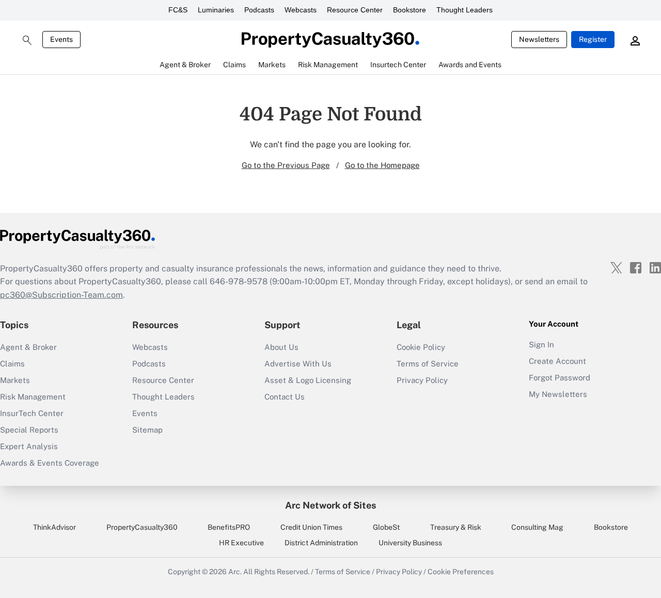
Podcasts (259, 10)
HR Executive (241, 543)
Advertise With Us (298, 363)
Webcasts (301, 10)
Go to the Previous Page (286, 165)
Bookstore (409, 10)
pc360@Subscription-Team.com (61, 295)
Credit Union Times (311, 527)
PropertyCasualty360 (142, 527)
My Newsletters (558, 394)
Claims (12, 363)
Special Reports (29, 429)
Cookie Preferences (461, 572)
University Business (410, 543)
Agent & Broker (28, 347)
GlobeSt (386, 527)
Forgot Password (559, 377)
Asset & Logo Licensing (307, 380)
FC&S (177, 10)
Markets (15, 380)
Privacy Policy (422, 380)
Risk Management (33, 396)
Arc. (235, 572)
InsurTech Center (32, 413)
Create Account (557, 361)
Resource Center (355, 10)
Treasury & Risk (455, 527)
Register (593, 39)
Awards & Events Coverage (49, 462)
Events (61, 39)
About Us (281, 347)
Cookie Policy (421, 347)
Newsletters (539, 39)
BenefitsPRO (229, 527)
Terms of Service (428, 363)
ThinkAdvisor (54, 527)
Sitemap (147, 429)
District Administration (321, 543)
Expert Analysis (29, 446)
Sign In (541, 344)
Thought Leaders (464, 10)
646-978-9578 (238, 281)
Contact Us (284, 396)
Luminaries (216, 10)
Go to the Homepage (382, 165)
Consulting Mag (537, 527)
